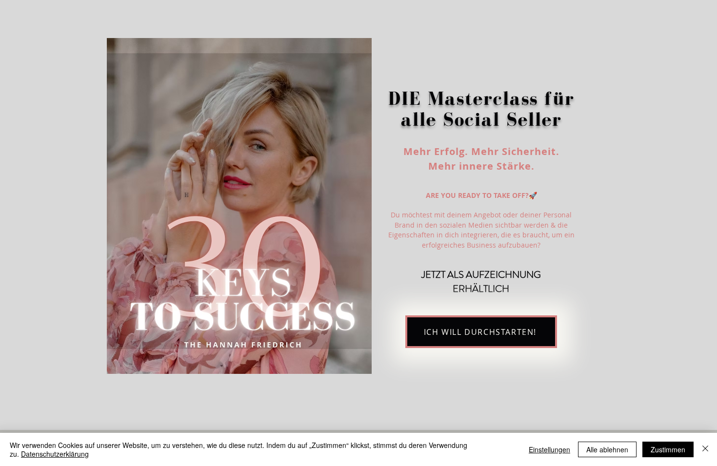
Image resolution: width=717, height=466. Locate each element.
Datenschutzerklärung (55, 454)
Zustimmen (668, 449)
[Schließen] (705, 449)
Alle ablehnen (607, 449)
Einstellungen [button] (549, 449)
